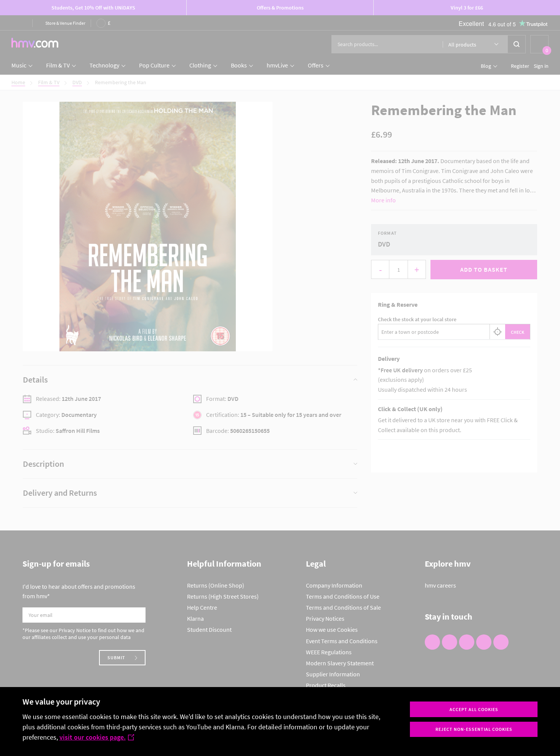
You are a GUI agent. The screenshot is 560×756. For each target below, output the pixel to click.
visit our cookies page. (92, 737)
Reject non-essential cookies (473, 729)
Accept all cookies (474, 709)
